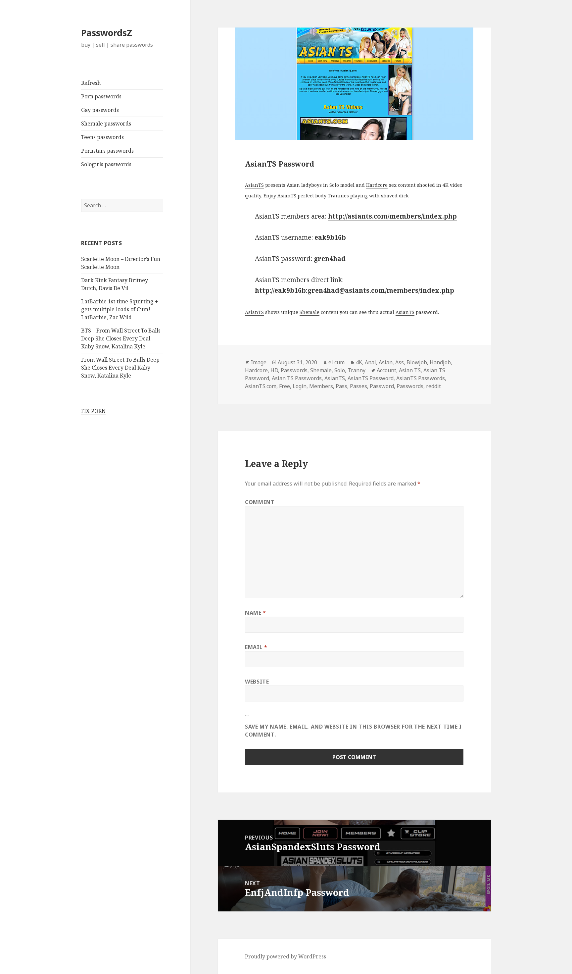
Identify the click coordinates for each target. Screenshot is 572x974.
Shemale (309, 312)
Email (256, 647)
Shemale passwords (106, 123)
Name (255, 612)
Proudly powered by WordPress (285, 956)
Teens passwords (102, 137)
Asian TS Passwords (297, 378)
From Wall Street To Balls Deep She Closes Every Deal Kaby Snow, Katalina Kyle (120, 367)
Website (257, 681)
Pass (341, 386)
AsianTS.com (260, 386)
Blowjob (416, 362)
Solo (339, 370)
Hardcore (377, 185)
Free (284, 386)
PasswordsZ (106, 32)
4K (359, 362)
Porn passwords (101, 96)
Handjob (440, 362)
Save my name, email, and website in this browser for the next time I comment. (353, 730)
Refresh (91, 82)
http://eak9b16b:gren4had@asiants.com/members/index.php (354, 290)
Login (300, 386)
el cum (336, 362)
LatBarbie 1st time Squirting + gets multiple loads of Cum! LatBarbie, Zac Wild (119, 309)
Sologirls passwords (106, 164)
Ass (399, 362)
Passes (358, 386)
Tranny (356, 370)
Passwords (294, 370)
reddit (433, 386)
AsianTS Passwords (420, 378)
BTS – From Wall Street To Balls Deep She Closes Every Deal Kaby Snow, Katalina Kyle (121, 338)
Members (321, 386)
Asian (386, 362)
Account (386, 370)
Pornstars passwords (107, 150)
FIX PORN (93, 411)
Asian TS (410, 370)
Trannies (338, 195)
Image (258, 362)
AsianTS (254, 185)
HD (274, 370)
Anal (370, 362)
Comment (259, 502)
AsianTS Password (371, 378)
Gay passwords (100, 110)
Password (382, 386)
